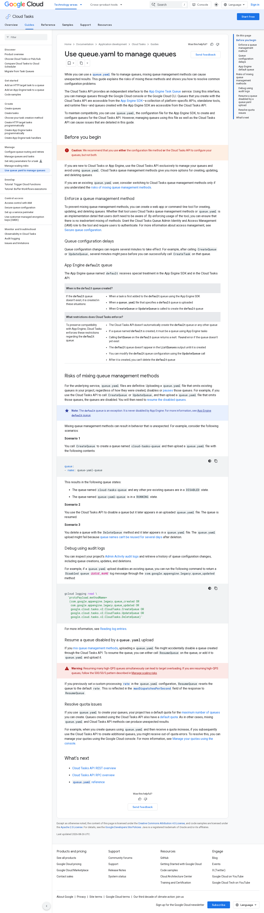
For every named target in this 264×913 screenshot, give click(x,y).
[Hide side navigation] (46, 906)
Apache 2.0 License (72, 827)
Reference (48, 25)
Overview (11, 25)
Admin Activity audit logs (122, 556)
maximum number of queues (201, 712)
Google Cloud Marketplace (73, 870)
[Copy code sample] (216, 461)
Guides (29, 25)
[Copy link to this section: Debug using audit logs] (109, 548)
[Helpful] (212, 44)
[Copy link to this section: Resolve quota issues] (106, 704)
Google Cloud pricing (69, 864)
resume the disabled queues (166, 400)
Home (68, 44)
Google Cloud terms (118, 896)
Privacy (81, 896)
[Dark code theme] (210, 461)
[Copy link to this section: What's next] (93, 758)
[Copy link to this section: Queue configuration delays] (118, 241)
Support (85, 25)
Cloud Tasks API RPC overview (93, 775)
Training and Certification (175, 882)
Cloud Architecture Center (176, 876)
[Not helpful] (218, 44)
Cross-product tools (104, 4)
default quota (169, 717)
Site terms (95, 896)
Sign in (255, 4)
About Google (65, 896)
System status (117, 876)
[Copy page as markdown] (81, 63)
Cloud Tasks (23, 16)
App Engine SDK (132, 101)
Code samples (169, 870)
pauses (168, 390)
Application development (113, 44)
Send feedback (206, 54)
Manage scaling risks (144, 673)
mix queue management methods (95, 648)
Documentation (85, 44)
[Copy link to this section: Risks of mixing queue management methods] (163, 376)
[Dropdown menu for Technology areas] (82, 4)
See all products (66, 857)
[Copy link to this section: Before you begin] (105, 137)
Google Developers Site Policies (123, 827)
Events (216, 864)
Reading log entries (113, 629)
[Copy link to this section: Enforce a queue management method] (138, 199)
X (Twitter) (218, 870)
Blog (215, 857)
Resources (105, 25)
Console (202, 4)
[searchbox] (26, 37)
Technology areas (65, 4)
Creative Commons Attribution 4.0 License (161, 823)
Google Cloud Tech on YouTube (231, 882)
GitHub (164, 857)
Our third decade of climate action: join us (159, 896)
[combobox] (169, 4)
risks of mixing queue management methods (121, 187)
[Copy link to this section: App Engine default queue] (116, 265)
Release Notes (117, 870)
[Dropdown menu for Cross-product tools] (122, 4)
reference (89, 782)
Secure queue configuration (83, 230)
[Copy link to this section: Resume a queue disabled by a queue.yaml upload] (157, 640)
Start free (248, 16)
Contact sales (65, 876)
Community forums (120, 857)
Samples (67, 25)
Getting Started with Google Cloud (181, 864)
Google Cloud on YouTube (228, 876)
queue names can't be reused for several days (131, 537)
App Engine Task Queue (165, 91)
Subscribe (218, 905)
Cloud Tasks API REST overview (94, 768)
